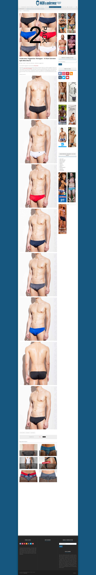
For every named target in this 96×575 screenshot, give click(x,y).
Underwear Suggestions (55, 7)
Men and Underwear (30, 63)
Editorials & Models (39, 7)
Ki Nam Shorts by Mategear (27, 68)
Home (20, 10)
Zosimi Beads (62, 170)
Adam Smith (61, 158)
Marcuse (61, 166)
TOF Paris (61, 168)
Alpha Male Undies (63, 159)
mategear (27, 432)
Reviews (47, 7)
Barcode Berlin (62, 162)
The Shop (70, 7)
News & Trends (30, 7)
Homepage (23, 7)
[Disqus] (38, 497)
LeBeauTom (62, 165)
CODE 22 (61, 164)
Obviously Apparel (62, 167)
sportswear (33, 432)
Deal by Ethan (36, 65)
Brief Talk (64, 7)
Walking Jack (62, 169)
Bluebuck (61, 163)
